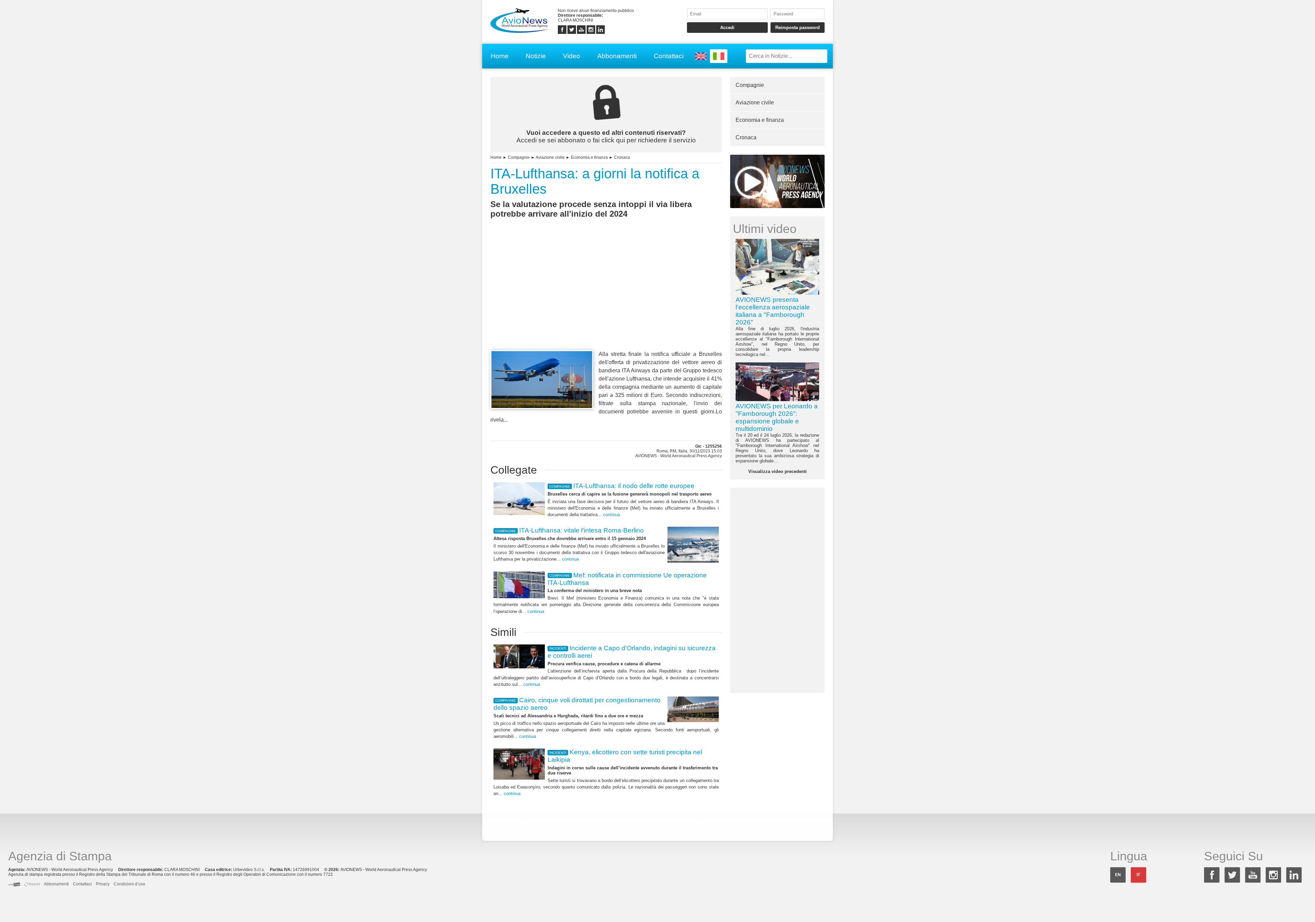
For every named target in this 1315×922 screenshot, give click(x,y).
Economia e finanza (589, 157)
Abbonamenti (617, 56)
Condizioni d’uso (129, 884)
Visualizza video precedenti (777, 471)
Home (500, 56)
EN (1118, 874)
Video (571, 56)
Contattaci (669, 56)
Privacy (103, 884)
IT (1138, 874)
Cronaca (622, 157)
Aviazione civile (550, 157)
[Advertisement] (606, 297)
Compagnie (519, 157)
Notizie (536, 56)
